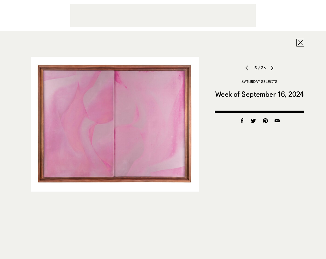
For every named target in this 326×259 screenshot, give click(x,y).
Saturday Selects (259, 81)
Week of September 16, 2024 (259, 94)
